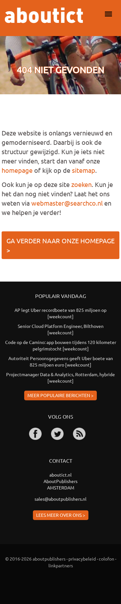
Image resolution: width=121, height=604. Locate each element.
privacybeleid (82, 559)
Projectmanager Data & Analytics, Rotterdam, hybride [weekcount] (60, 377)
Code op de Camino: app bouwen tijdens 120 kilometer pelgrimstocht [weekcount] (60, 345)
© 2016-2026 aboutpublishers (35, 559)
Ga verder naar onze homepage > (60, 245)
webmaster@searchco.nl (67, 203)
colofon (106, 559)
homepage (17, 170)
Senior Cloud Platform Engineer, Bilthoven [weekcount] (61, 329)
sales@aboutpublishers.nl (60, 499)
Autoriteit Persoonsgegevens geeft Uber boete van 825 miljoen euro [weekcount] (60, 361)
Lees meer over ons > (60, 515)
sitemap (83, 170)
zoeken (81, 184)
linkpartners (60, 565)
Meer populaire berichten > (60, 395)
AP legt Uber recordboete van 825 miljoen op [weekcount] (60, 313)
